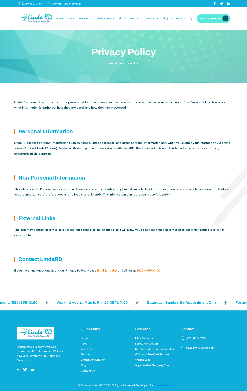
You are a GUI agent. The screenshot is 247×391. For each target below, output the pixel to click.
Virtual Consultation (130, 18)
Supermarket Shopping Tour (152, 365)
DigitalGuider (161, 385)
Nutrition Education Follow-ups (154, 349)
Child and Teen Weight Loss (152, 354)
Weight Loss (142, 359)
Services (83, 18)
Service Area (103, 18)
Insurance (152, 18)
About (70, 18)
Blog (165, 18)
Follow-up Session (146, 343)
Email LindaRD (107, 270)
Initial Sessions (144, 338)
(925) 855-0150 (32, 3)
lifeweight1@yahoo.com (66, 3)
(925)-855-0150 (148, 270)
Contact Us (179, 18)
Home (59, 18)
